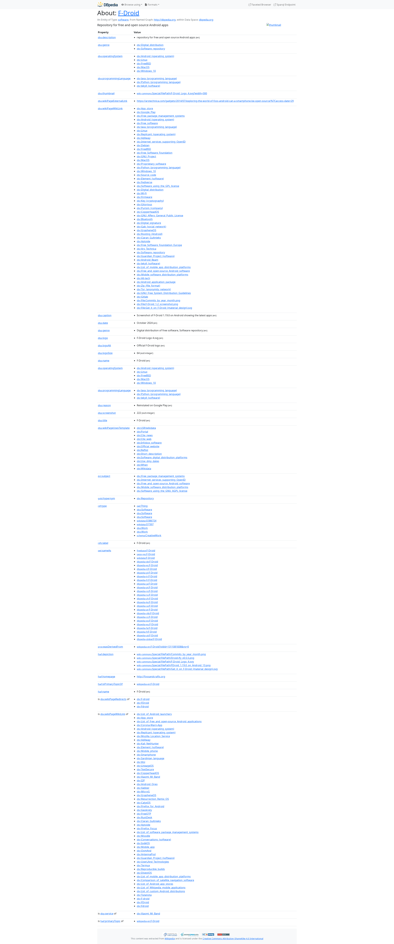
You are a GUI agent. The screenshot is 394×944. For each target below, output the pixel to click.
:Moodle (143, 836)
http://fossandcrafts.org (151, 676)
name (103, 360)
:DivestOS (144, 872)
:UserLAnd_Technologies (153, 861)
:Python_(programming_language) (159, 82)
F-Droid (128, 13)
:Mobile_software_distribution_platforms (162, 274)
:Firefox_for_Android (150, 806)
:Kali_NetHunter (148, 743)
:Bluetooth (145, 219)
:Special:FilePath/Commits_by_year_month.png (171, 654)
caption (104, 315)
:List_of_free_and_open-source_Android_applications (169, 721)
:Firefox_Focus (147, 828)
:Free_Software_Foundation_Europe (159, 245)
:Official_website (148, 446)
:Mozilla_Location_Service (153, 736)
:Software (144, 509)
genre (103, 45)
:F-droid (143, 699)
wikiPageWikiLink (110, 108)
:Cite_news (145, 435)
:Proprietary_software (151, 164)
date (103, 323)
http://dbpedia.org (165, 19)
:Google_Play (146, 112)
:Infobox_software (149, 442)
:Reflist (142, 450)
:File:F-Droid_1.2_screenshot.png (157, 304)
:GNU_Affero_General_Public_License (160, 215)
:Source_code (146, 175)
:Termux (143, 865)
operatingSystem (110, 56)
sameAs (104, 550)
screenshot (107, 413)
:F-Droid (146, 550)
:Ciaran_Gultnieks (149, 237)
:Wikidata (144, 468)
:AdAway (143, 138)
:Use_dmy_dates (148, 461)
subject (104, 476)
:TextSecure (145, 769)
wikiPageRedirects (113, 699)
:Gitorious (144, 204)
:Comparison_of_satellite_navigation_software (165, 880)
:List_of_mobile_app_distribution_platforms (164, 267)
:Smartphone (146, 754)
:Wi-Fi (142, 193)
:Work (142, 528)
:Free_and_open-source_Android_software (163, 271)
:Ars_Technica (146, 248)
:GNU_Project (146, 156)
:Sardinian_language (150, 758)
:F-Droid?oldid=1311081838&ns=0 (163, 646)
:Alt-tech (143, 278)
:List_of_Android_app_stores (155, 884)
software (123, 19)
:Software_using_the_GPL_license (158, 186)
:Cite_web (144, 439)
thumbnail (106, 93)
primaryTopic (110, 921)
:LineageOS (145, 765)
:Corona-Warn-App (149, 725)
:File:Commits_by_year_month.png (158, 300)
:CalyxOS (144, 802)
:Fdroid (143, 706)
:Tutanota (144, 895)
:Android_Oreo (147, 784)
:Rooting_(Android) (149, 234)
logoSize (105, 353)
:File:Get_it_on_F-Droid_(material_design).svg (164, 307)
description (107, 37)
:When (142, 465)
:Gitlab (142, 296)
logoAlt (104, 345)
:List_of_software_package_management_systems (168, 832)
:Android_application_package (156, 282)
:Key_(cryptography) (150, 200)
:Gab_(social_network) (151, 226)
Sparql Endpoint (286, 4)
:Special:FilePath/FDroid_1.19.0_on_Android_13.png (174, 665)
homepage (106, 676)
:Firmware (144, 197)
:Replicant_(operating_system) (156, 134)
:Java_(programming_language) (157, 78)
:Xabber (143, 788)
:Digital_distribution (150, 45)
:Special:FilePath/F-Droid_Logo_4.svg (165, 661)
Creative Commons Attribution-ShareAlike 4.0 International (233, 938)
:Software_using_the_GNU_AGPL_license (162, 491)
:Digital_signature (149, 223)
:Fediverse (144, 182)
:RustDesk (144, 817)
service (106, 913)
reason (104, 405)
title (102, 420)
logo (103, 338)
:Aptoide (143, 241)
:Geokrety (144, 810)
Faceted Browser (261, 4)
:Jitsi (141, 762)
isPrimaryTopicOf (110, 684)
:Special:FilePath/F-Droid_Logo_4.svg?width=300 (172, 93)
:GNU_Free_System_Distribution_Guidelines (164, 293)
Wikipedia (170, 938)
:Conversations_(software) (154, 839)
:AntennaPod (146, 854)
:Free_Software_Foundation (154, 152)
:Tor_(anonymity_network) (154, 289)
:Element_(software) (150, 178)
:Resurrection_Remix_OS (153, 799)
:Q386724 (146, 520)
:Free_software (147, 123)
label (103, 543)
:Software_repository (151, 48)
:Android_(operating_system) (155, 56)
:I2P (141, 780)
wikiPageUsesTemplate (114, 428)
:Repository (145, 498)
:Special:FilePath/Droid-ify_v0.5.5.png (165, 658)
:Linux (142, 60)
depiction (105, 654)
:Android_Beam (147, 259)
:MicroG (143, 791)
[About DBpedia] (107, 4)
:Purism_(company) (150, 208)
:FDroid (143, 703)
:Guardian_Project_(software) (156, 256)
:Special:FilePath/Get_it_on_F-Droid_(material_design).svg (177, 669)
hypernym (106, 498)
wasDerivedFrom (110, 646)
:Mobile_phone (147, 751)
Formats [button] (152, 4)
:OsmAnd (144, 850)
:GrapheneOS (146, 230)
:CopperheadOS (148, 212)
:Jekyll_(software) (148, 86)
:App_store (145, 108)
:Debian (143, 145)
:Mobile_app (146, 847)
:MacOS (143, 67)
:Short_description (149, 453)
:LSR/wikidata (146, 428)
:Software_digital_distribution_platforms (162, 457)
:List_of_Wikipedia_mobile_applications (161, 887)
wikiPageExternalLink (112, 101)
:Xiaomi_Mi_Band (148, 776)
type (102, 506)
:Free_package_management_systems (161, 116)
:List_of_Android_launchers (154, 714)
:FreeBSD (144, 63)
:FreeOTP (144, 813)
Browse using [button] (132, 4)
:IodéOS (143, 843)
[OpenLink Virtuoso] (170, 934)
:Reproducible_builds (151, 869)
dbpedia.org (206, 19)
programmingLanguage (114, 78)
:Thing (142, 506)
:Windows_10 (146, 71)
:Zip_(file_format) (148, 285)
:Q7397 (145, 524)
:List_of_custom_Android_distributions (161, 891)
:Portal (142, 431)
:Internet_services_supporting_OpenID (161, 141)
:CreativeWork (149, 535)
